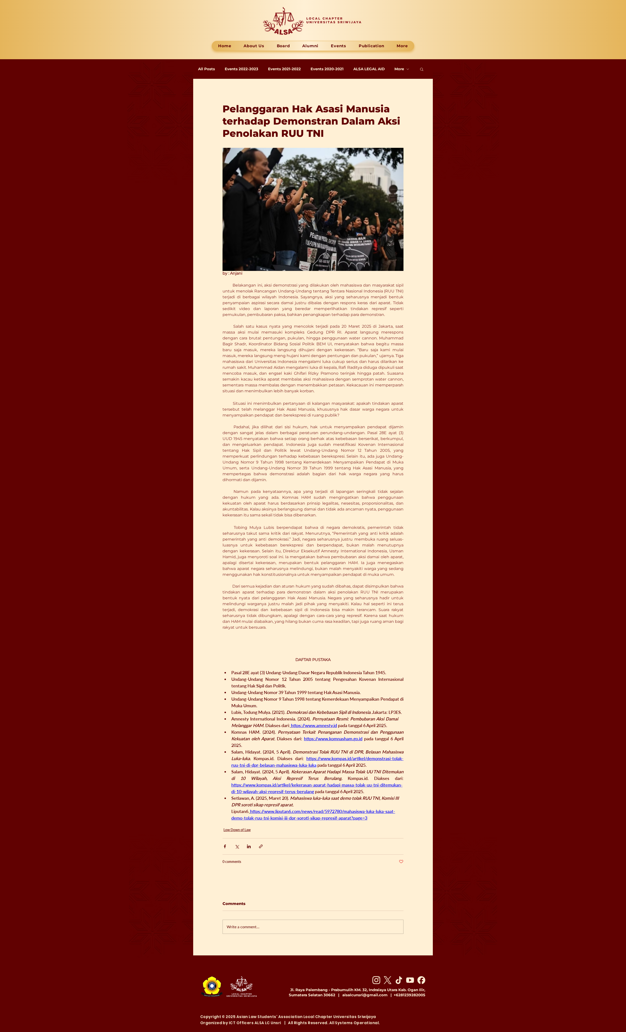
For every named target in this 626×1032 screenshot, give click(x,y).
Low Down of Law (237, 830)
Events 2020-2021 (327, 69)
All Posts (206, 69)
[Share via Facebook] (225, 846)
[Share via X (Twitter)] (237, 846)
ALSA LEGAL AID (369, 69)
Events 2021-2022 (284, 69)
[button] (421, 69)
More (399, 69)
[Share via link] (260, 846)
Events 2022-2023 (241, 69)
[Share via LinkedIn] (248, 846)
